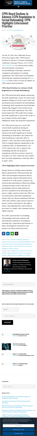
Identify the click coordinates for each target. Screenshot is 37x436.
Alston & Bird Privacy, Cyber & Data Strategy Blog (18, 3)
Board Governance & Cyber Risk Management (17, 244)
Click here (15, 335)
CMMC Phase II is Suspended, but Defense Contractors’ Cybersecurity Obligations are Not (16, 415)
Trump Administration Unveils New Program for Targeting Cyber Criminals (16, 397)
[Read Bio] (7, 271)
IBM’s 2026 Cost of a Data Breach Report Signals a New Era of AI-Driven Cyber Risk (17, 406)
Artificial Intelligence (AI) (26, 242)
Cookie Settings (18, 425)
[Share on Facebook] (3, 233)
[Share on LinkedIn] (8, 233)
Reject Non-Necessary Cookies (18, 429)
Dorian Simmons (17, 30)
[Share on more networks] (16, 233)
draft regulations (8, 65)
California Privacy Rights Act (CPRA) (18, 255)
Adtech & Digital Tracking (18, 239)
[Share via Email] (12, 233)
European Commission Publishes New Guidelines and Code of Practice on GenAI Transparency (18, 411)
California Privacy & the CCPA (11, 246)
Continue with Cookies (18, 433)
